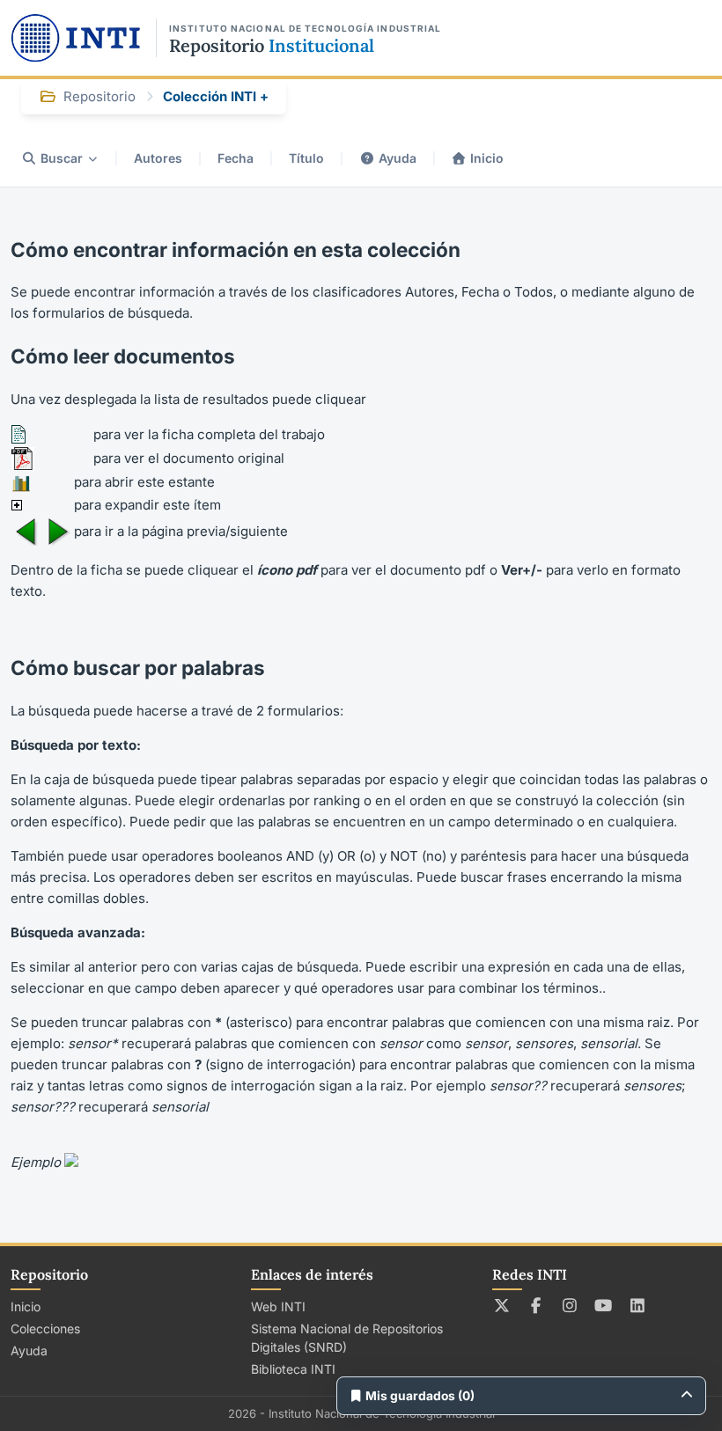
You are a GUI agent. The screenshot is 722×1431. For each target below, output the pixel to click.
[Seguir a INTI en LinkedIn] (638, 1305)
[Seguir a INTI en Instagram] (570, 1305)
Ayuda (397, 157)
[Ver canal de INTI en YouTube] (603, 1305)
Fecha (235, 157)
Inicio (487, 157)
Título (306, 157)
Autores (158, 157)
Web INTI (278, 1306)
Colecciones (45, 1328)
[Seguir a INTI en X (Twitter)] (502, 1305)
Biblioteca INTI (293, 1368)
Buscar (62, 157)
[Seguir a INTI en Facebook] (536, 1305)
